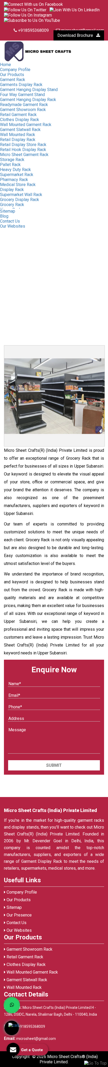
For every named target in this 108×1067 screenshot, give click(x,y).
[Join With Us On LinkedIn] (75, 9)
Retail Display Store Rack (23, 144)
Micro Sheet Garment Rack (24, 154)
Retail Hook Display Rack (23, 149)
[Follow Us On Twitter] (25, 9)
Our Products (12, 74)
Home (5, 64)
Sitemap (7, 211)
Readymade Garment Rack (24, 104)
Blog (4, 216)
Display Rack (12, 189)
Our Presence (19, 915)
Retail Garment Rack (18, 114)
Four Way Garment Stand (22, 94)
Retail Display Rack (17, 139)
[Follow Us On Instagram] (28, 14)
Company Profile (15, 69)
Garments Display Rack (21, 84)
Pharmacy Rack (14, 179)
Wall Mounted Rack (17, 134)
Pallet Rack (10, 164)
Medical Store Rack (18, 184)
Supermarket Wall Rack (21, 194)
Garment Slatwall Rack (20, 129)
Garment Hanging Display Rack (28, 99)
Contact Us (10, 221)
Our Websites (12, 226)
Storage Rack (12, 159)
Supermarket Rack (16, 174)
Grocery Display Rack (19, 199)
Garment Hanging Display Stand (29, 89)
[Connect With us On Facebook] (33, 4)
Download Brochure (75, 35)
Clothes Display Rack (19, 119)
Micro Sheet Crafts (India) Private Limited (50, 810)
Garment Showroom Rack (23, 109)
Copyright (21, 1056)
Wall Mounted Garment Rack (25, 124)
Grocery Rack (12, 204)
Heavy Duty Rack (15, 169)
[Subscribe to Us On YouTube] (32, 20)
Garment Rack (12, 79)
